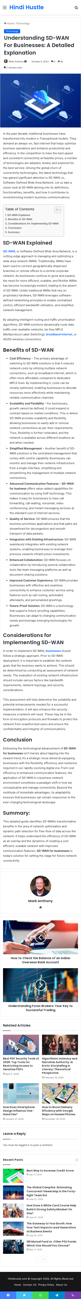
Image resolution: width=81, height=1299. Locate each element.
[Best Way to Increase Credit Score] (13, 1176)
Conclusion (14, 227)
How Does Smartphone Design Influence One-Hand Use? (19, 1110)
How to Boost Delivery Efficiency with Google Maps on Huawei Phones (58, 1110)
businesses (53, 651)
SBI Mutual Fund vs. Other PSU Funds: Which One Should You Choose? (52, 1243)
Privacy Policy (46, 1284)
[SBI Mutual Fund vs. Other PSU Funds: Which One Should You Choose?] (13, 1247)
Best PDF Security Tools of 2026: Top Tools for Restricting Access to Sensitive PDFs (21, 1064)
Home (10, 23)
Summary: (14, 232)
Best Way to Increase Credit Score (50, 1170)
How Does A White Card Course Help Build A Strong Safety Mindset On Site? (51, 1209)
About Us (61, 1284)
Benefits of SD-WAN (20, 219)
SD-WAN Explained (18, 215)
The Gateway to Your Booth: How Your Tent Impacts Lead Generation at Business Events (51, 1227)
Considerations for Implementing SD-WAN (34, 223)
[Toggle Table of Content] (56, 210)
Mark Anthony (40, 901)
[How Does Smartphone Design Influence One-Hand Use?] (21, 1093)
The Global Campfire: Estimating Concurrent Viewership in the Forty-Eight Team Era (51, 1191)
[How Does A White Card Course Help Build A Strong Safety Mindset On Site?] (13, 1211)
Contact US (29, 1284)
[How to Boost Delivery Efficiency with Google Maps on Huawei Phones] (60, 1093)
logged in (24, 1144)
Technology (23, 23)
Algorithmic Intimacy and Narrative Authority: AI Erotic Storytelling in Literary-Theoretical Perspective (59, 1066)
